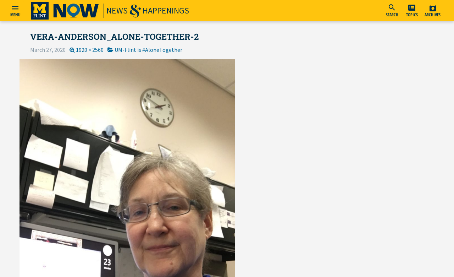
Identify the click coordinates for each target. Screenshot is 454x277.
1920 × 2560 (90, 49)
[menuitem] (392, 10)
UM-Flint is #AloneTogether (148, 49)
